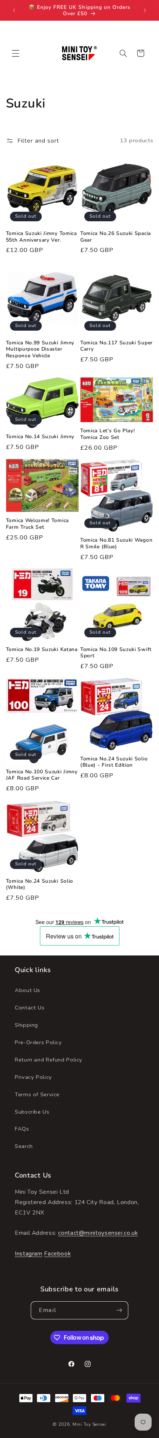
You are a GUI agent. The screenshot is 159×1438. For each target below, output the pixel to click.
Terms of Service (37, 1094)
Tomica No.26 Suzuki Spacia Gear (115, 236)
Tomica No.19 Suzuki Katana (42, 649)
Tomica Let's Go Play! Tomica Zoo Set (107, 433)
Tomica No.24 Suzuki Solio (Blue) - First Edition (114, 762)
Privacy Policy (33, 1077)
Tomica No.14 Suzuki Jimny (40, 436)
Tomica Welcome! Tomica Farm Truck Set (37, 523)
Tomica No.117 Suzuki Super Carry (116, 346)
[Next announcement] (145, 10)
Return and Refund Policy (48, 1059)
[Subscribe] (119, 1310)
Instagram (29, 1254)
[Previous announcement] (14, 10)
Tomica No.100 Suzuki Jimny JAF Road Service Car (42, 775)
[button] (15, 53)
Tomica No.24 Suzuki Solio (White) (39, 884)
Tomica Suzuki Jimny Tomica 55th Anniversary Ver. (41, 236)
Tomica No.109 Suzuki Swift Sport (116, 652)
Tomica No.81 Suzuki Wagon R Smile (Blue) (116, 543)
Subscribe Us (32, 1111)
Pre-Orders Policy (38, 1042)
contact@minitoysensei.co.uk (98, 1233)
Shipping (26, 1025)
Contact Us (29, 1007)
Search (24, 1146)
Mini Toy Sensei (89, 1424)
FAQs (22, 1128)
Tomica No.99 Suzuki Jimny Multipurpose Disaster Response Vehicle (40, 349)
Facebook (57, 1254)
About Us (27, 990)
